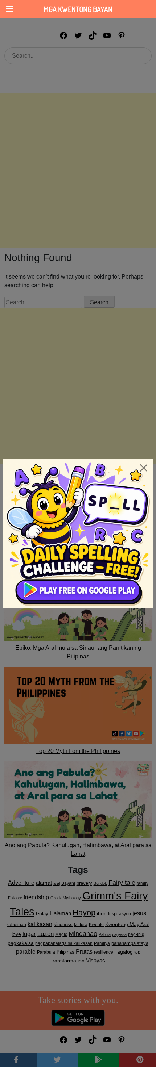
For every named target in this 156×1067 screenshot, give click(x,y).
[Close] (143, 468)
